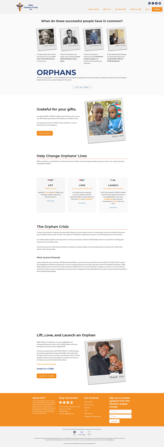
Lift (77, 87)
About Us (107, 9)
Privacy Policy (66, 443)
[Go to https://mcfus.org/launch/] (113, 195)
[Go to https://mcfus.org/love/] (82, 193)
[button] (45, 133)
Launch (86, 87)
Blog (147, 9)
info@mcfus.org (111, 439)
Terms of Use (72, 443)
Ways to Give (135, 9)
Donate (157, 9)
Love (81, 87)
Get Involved (120, 9)
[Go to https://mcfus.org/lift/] (50, 191)
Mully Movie (94, 9)
